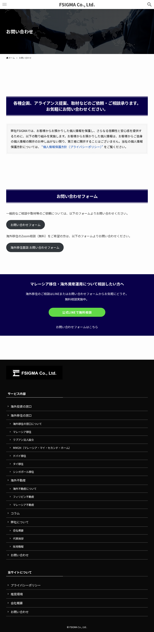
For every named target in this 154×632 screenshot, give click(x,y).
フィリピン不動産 (23, 497)
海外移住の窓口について (27, 424)
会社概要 (18, 530)
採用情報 (18, 546)
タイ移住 (18, 464)
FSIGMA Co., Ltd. (77, 4)
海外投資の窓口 (21, 406)
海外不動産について (25, 488)
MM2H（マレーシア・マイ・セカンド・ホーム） (42, 448)
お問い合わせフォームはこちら (77, 327)
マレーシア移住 (22, 432)
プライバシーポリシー (26, 585)
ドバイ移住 (19, 456)
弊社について (20, 522)
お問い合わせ (20, 555)
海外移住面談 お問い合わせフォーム (35, 247)
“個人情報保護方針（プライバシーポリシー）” (72, 147)
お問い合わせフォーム (26, 224)
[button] (149, 4)
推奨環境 (17, 594)
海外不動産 (18, 480)
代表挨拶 (18, 538)
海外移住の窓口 (21, 415)
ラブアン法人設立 (23, 440)
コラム (15, 513)
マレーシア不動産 (23, 505)
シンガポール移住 (23, 472)
